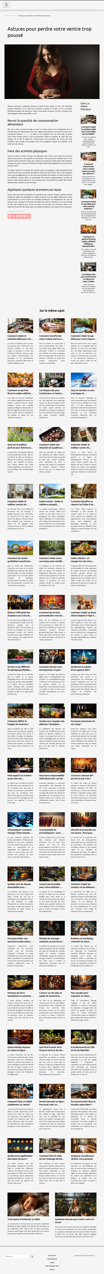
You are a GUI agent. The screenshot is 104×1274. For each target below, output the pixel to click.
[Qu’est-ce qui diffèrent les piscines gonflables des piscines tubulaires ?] (20, 656)
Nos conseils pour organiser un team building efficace (80, 996)
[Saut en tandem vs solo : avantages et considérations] (83, 380)
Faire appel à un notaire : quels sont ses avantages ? (20, 778)
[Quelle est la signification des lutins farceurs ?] (20, 1145)
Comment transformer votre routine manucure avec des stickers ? (88, 169)
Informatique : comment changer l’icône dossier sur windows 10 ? (20, 833)
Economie (52, 1255)
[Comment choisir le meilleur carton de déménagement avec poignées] (83, 434)
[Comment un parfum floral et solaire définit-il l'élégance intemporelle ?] (88, 229)
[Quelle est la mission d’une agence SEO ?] (83, 656)
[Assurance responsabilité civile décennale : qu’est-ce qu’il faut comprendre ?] (52, 765)
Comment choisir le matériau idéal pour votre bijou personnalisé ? (88, 130)
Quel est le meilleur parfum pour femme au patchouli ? (19, 447)
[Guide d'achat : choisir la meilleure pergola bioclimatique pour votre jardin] (52, 491)
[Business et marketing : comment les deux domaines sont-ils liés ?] (83, 928)
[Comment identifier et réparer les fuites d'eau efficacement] (83, 491)
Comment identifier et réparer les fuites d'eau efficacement (82, 504)
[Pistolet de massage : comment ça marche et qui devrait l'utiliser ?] (52, 928)
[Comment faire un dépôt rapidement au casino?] (20, 1091)
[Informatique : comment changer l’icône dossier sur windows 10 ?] (20, 819)
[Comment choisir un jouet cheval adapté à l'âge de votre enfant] (83, 602)
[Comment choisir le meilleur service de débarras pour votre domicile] (20, 491)
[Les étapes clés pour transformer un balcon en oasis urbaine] (88, 266)
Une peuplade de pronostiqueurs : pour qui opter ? (51, 833)
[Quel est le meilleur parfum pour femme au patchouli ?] (20, 434)
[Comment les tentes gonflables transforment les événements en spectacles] (20, 547)
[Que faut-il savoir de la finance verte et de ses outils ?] (52, 1036)
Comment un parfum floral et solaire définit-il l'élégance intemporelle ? (89, 241)
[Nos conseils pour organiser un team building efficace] (83, 982)
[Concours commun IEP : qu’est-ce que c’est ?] (83, 765)
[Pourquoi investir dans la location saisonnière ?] (83, 1091)
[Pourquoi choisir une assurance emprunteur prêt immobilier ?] (20, 928)
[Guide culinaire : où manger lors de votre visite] (83, 547)
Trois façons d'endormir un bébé (24, 1219)
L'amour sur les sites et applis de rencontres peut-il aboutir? (50, 996)
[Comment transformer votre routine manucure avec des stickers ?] (88, 156)
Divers (14, 15)
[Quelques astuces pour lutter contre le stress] (75, 1204)
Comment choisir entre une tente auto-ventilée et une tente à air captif (51, 561)
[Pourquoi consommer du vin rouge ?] (83, 710)
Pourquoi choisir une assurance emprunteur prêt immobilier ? (19, 941)
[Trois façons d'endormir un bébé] (28, 1204)
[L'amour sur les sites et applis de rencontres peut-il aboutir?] (52, 982)
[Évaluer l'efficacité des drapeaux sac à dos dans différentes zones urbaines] (20, 602)
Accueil (6, 15)
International (52, 1259)
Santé (52, 1262)
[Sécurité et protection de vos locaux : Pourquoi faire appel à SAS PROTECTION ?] (83, 819)
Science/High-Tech (52, 1266)
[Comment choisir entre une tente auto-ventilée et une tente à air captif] (52, 547)
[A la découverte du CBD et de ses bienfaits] (83, 1036)
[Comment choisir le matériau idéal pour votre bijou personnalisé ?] (88, 119)
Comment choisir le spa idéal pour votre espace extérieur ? (88, 205)
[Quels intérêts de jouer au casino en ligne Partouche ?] (20, 1036)
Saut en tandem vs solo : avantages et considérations (83, 393)
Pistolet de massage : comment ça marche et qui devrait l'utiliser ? (50, 941)
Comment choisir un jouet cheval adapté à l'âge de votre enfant (83, 615)
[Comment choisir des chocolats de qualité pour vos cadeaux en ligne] (52, 434)
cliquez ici (26, 134)
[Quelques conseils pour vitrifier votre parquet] (83, 1145)
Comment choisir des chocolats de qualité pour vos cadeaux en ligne (51, 447)
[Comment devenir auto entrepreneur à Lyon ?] (52, 656)
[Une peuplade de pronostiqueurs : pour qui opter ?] (52, 819)
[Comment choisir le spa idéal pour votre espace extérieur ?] (88, 194)
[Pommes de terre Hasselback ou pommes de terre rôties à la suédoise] (20, 982)
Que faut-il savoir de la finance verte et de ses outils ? (50, 1050)
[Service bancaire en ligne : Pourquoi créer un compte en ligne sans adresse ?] (52, 1091)
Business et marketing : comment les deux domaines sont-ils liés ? (82, 941)
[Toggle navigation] (6, 4)
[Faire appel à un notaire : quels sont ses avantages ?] (20, 765)
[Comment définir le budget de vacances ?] (20, 710)
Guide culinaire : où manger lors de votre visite (81, 561)
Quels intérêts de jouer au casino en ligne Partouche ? (19, 1050)
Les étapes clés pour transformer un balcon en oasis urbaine (88, 278)
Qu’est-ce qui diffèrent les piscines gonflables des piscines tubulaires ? (19, 670)
